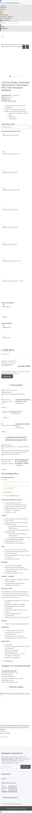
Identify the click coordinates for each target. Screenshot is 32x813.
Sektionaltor (9, 661)
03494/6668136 (12, 788)
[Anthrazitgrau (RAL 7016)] (11, 160)
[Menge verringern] (2, 484)
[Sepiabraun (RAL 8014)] (10, 177)
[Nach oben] (0, 812)
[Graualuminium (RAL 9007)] (11, 196)
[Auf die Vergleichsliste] (23, 47)
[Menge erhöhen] (29, 484)
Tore (9, 99)
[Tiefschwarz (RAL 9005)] (10, 215)
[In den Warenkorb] (2, 43)
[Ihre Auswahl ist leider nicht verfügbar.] (10, 232)
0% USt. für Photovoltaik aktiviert (9, 3)
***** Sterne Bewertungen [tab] (11, 495)
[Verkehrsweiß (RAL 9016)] (11, 141)
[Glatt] (5, 317)
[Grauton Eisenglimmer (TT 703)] (13, 289)
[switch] (0, 0)
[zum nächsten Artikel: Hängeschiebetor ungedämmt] (8, 37)
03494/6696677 (12, 786)
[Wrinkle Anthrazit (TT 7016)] (11, 267)
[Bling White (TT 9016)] (10, 249)
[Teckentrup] (12, 101)
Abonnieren (25, 767)
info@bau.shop (12, 790)
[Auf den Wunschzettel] (27, 47)
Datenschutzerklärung (8, 759)
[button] (6, 774)
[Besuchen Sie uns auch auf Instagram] (2, 800)
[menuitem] (2, 5)
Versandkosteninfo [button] (7, 365)
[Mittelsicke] (7, 329)
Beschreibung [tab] (7, 492)
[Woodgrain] (7, 308)
